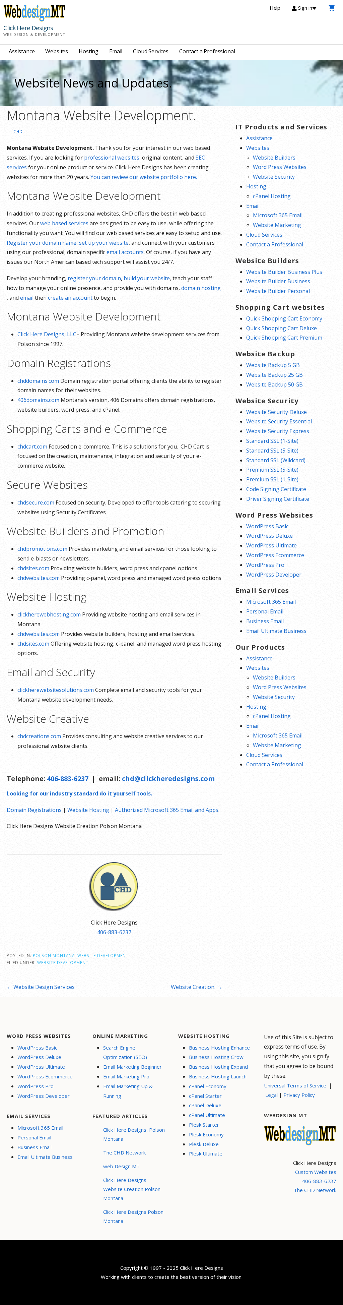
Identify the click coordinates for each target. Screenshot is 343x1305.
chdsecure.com (35, 502)
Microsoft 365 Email (277, 215)
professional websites (111, 157)
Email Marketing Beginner (132, 1066)
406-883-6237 (67, 778)
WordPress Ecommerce (275, 555)
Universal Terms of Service (295, 1085)
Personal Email (264, 611)
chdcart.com (32, 446)
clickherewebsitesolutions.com (55, 690)
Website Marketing (277, 225)
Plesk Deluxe (204, 1144)
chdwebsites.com (38, 578)
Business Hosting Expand (218, 1066)
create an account (70, 297)
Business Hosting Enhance (219, 1047)
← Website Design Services (41, 987)
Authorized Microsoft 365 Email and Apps (166, 810)
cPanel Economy (207, 1086)
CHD (18, 131)
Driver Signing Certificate (277, 498)
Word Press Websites (279, 167)
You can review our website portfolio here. (143, 177)
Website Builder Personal (278, 291)
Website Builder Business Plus (284, 272)
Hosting (88, 51)
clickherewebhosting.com (49, 614)
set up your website (104, 242)
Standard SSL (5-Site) (272, 450)
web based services (64, 223)
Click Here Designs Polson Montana (133, 1216)
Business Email (265, 621)
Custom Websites (315, 1172)
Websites (56, 51)
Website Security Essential (279, 421)
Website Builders (274, 157)
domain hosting (201, 288)
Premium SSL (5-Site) (272, 469)
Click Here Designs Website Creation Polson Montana (131, 1189)
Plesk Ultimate (205, 1153)
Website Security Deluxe (276, 412)
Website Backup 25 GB (274, 374)
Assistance (22, 51)
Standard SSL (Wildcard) (275, 460)
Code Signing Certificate (276, 489)
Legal (271, 1094)
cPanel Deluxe (205, 1105)
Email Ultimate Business (276, 631)
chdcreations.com (39, 736)
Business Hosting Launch (218, 1076)
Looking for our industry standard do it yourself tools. (79, 793)
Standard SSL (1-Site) (272, 440)
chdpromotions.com (42, 548)
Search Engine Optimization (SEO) (125, 1052)
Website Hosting (88, 810)
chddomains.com (38, 380)
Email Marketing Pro (126, 1076)
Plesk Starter (204, 1124)
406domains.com (38, 400)
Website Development (103, 955)
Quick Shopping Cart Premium (284, 337)
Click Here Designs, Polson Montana (134, 1134)
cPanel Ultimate (207, 1115)
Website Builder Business (278, 281)
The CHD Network (124, 1152)
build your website (147, 278)
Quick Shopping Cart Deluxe (281, 328)
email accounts (125, 252)
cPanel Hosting (272, 196)
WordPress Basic (267, 526)
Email (115, 51)
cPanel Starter (205, 1095)
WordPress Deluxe (269, 535)
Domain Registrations (34, 810)
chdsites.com (33, 568)
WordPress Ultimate (271, 545)
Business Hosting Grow (216, 1057)
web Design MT (121, 1166)
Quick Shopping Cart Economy (284, 318)
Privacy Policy (299, 1094)
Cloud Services (150, 51)
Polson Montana (54, 955)
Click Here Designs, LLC (46, 334)
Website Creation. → (196, 987)
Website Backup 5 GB (273, 365)
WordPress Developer (273, 574)
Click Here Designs (28, 27)
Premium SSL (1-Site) (272, 479)
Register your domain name (41, 242)
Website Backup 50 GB (274, 384)
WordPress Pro (265, 565)
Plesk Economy (206, 1134)
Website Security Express (277, 431)
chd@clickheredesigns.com (168, 778)
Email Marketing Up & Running (128, 1091)
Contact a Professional (207, 51)
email (26, 297)
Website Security (274, 176)
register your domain (94, 278)
